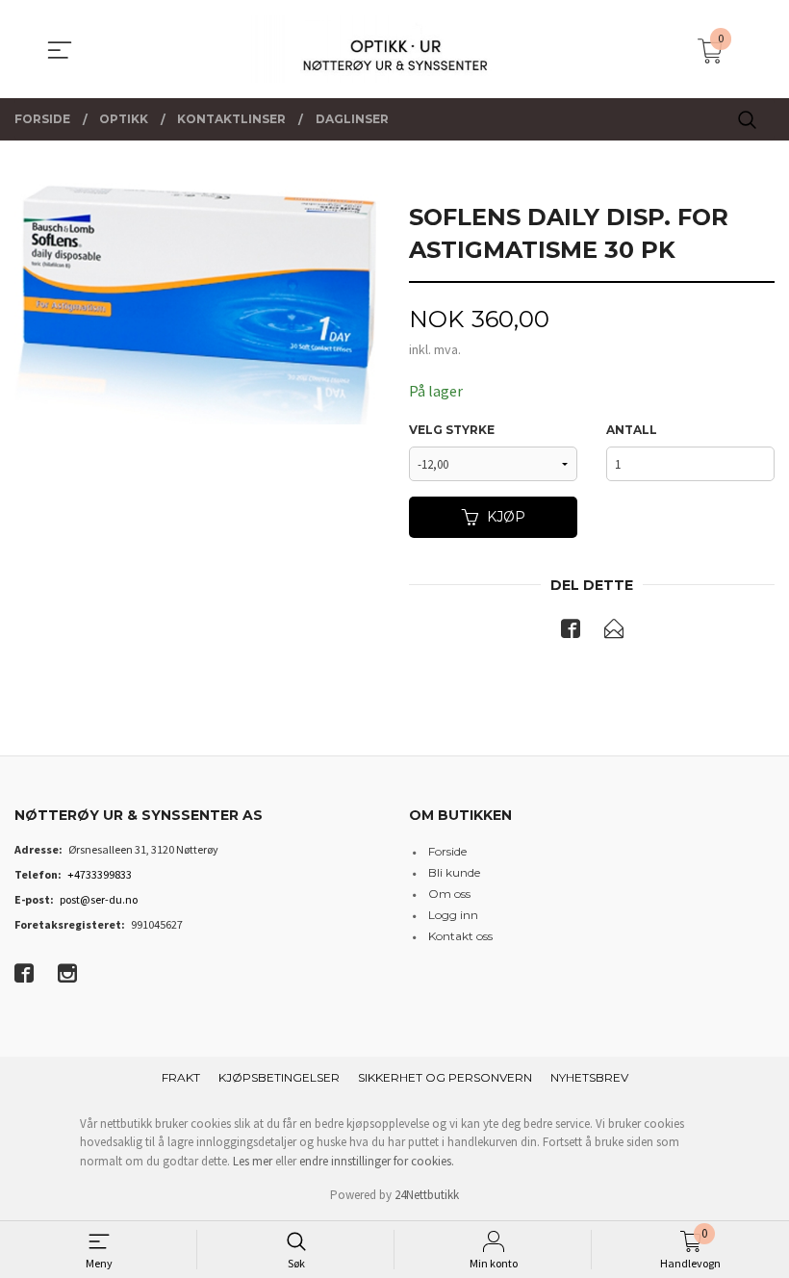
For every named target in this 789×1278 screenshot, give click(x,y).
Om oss (449, 893)
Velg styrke (452, 429)
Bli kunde (454, 872)
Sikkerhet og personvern (445, 1077)
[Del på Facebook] (570, 632)
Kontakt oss (460, 936)
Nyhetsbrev (589, 1077)
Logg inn (453, 914)
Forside (447, 851)
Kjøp (506, 516)
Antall (631, 429)
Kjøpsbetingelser (279, 1077)
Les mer (252, 1161)
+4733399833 (99, 874)
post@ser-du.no (99, 899)
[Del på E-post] (614, 632)
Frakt (181, 1077)
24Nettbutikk (426, 1195)
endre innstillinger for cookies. (376, 1161)
